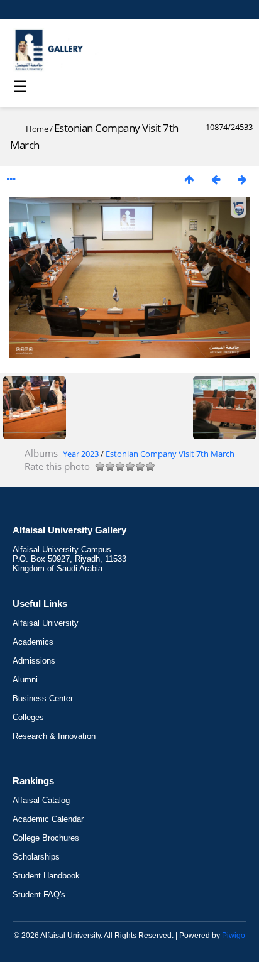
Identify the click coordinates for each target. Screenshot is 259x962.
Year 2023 (81, 453)
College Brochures (46, 838)
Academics (33, 642)
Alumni (25, 679)
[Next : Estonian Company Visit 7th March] (242, 179)
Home (37, 128)
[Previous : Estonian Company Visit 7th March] (215, 179)
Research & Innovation (54, 736)
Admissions (34, 660)
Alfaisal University (46, 623)
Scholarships (36, 856)
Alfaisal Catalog (41, 800)
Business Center (43, 698)
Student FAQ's (39, 894)
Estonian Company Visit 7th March (170, 453)
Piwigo (233, 935)
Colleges (28, 717)
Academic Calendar (48, 819)
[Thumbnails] (189, 179)
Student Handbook (46, 875)
